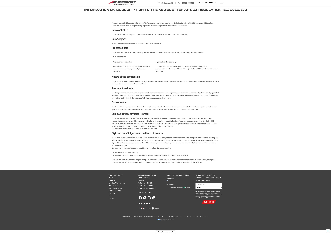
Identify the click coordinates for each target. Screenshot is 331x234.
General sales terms (204, 216)
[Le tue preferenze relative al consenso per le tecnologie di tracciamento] (328, 231)
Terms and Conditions (194, 216)
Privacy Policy (165, 216)
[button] (221, 3)
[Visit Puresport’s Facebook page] (140, 199)
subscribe (209, 202)
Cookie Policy (172, 216)
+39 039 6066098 (149, 188)
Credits (155, 216)
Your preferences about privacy (167, 219)
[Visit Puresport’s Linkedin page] (154, 199)
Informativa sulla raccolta (165, 232)
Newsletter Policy (205, 198)
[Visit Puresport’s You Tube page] (149, 199)
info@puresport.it (131, 152)
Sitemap (159, 216)
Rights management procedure (182, 216)
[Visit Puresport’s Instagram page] (145, 199)
